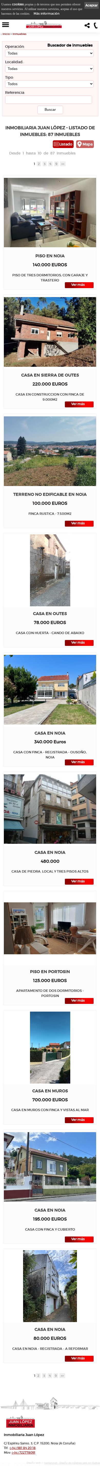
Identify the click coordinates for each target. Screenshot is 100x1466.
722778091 (23, 1452)
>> (62, 164)
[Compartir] (88, 27)
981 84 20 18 (23, 1448)
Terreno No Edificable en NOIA (50, 494)
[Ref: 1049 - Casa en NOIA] (50, 689)
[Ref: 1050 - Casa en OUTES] (50, 570)
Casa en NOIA (50, 733)
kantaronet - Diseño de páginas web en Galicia (72, 1462)
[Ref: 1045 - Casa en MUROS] (50, 1048)
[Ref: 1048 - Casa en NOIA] (50, 809)
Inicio (6, 34)
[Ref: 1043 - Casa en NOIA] (50, 1286)
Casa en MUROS (50, 1090)
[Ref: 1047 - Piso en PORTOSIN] (50, 928)
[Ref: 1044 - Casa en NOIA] (50, 1167)
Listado (65, 144)
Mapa (88, 144)
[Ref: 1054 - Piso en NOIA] (50, 212)
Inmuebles (19, 34)
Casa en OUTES (50, 613)
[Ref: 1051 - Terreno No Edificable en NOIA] (50, 451)
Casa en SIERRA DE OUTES (50, 375)
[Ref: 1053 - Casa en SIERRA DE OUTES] (50, 332)
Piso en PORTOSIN (50, 971)
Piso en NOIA (50, 255)
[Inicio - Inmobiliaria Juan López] (43, 24)
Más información (46, 13)
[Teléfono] (96, 27)
